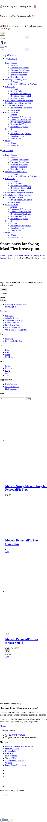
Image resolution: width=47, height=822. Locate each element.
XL (6, 373)
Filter (28, 399)
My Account (13, 55)
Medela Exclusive (12, 327)
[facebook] (1, 820)
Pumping (9, 339)
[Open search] (2, 46)
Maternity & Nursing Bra (15, 304)
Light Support (11, 384)
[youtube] (7, 820)
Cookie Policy (11, 753)
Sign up (3, 726)
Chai (7, 352)
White (7, 355)
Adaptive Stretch (12, 318)
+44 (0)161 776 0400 (16, 735)
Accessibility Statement (14, 760)
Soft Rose (9, 357)
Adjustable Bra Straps (14, 320)
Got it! (3, 290)
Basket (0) (12, 58)
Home (2, 255)
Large (7, 370)
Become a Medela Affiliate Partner (19, 746)
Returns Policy (11, 751)
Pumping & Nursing (13, 341)
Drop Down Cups (12, 325)
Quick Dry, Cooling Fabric (16, 330)
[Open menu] (6, 46)
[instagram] (3, 820)
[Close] (27, 37)
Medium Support (12, 386)
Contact (8, 763)
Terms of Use (10, 758)
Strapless (9, 316)
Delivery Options (12, 749)
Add (7, 657)
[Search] (27, 49)
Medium (8, 368)
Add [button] (7, 552)
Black (7, 350)
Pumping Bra (10, 307)
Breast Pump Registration (15, 765)
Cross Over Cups (12, 323)
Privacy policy (11, 756)
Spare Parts (11, 255)
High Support (10, 389)
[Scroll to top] (11, 820)
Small (7, 366)
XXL (7, 375)
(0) (4, 43)
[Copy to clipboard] (7, 651)
